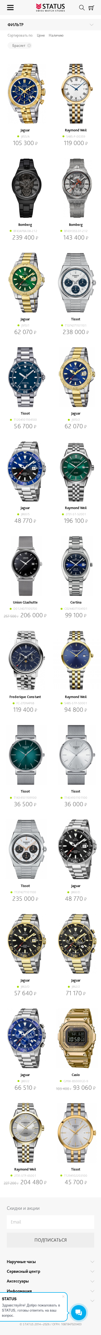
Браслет (18, 45)
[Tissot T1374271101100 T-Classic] (25, 849)
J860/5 (25, 514)
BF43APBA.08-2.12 (25, 231)
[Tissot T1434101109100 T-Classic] (25, 755)
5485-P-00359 (75, 136)
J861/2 (25, 1081)
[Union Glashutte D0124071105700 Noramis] (25, 566)
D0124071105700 (25, 609)
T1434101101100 (75, 798)
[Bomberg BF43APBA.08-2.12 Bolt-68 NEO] (25, 188)
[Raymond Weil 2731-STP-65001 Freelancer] (25, 1133)
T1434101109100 (25, 798)
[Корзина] (91, 7)
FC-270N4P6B (25, 703)
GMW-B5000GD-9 (76, 1081)
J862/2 (76, 987)
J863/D (25, 987)
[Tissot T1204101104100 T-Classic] (25, 377)
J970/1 (25, 325)
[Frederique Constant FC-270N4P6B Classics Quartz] (25, 660)
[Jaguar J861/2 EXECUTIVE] (25, 1038)
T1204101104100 (25, 420)
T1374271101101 (75, 325)
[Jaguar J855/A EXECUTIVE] (25, 94)
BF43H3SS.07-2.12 (76, 231)
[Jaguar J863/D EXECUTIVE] (25, 944)
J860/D (75, 892)
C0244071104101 (75, 609)
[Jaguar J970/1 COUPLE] (25, 283)
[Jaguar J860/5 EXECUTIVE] (25, 471)
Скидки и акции (23, 1208)
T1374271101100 (25, 892)
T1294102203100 (75, 1176)
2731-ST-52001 (76, 514)
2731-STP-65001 (25, 1176)
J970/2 (76, 420)
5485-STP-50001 (75, 703)
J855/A (25, 136)
